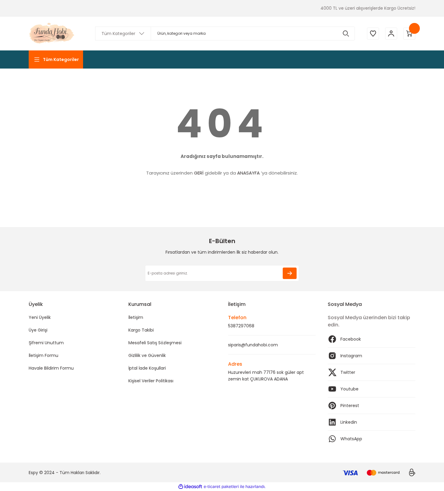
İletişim (135, 317)
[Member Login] (391, 33)
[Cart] (409, 33)
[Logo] (52, 33)
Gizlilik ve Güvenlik (147, 355)
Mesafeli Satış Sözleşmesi (155, 343)
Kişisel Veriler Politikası (150, 381)
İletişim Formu (43, 355)
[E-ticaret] (221, 486)
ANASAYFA (248, 173)
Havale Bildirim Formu (51, 368)
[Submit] (290, 273)
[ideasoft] (190, 486)
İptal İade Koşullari (147, 368)
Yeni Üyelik (40, 317)
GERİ (199, 173)
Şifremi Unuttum (46, 343)
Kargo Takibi (141, 330)
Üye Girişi (38, 330)
